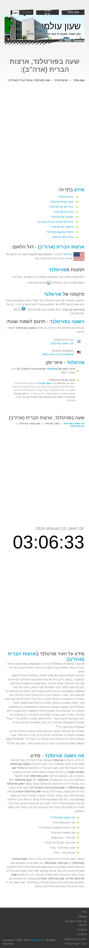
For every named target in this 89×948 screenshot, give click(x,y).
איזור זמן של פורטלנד (61, 206)
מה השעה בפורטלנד (61, 343)
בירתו (56, 679)
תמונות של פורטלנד (62, 216)
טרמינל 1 (82, 929)
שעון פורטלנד (65, 196)
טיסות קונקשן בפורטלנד (59, 232)
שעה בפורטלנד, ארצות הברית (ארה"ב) (29, 80)
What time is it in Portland (57, 354)
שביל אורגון (37, 687)
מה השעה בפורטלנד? (62, 817)
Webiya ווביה (37, 940)
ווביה (84, 912)
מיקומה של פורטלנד (61, 226)
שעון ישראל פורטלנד (61, 201)
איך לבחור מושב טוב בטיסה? (76, 923)
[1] (57, 726)
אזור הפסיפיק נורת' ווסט (60, 667)
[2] (8, 742)
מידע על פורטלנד (63, 211)
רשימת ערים (47, 12)
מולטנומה (36, 679)
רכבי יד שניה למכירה (75, 943)
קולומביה (78, 679)
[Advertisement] (44, 135)
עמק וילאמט (46, 675)
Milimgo (83, 916)
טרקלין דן (82, 934)
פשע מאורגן (27, 702)
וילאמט (15, 675)
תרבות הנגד (61, 718)
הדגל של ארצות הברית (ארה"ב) (55, 221)
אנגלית (68, 663)
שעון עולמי (73, 12)
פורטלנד (67, 254)
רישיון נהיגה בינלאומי (75, 939)
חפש (15, 13)
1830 (65, 687)
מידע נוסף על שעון (62, 237)
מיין (50, 683)
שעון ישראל (44, 383)
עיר (43, 663)
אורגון (81, 671)
